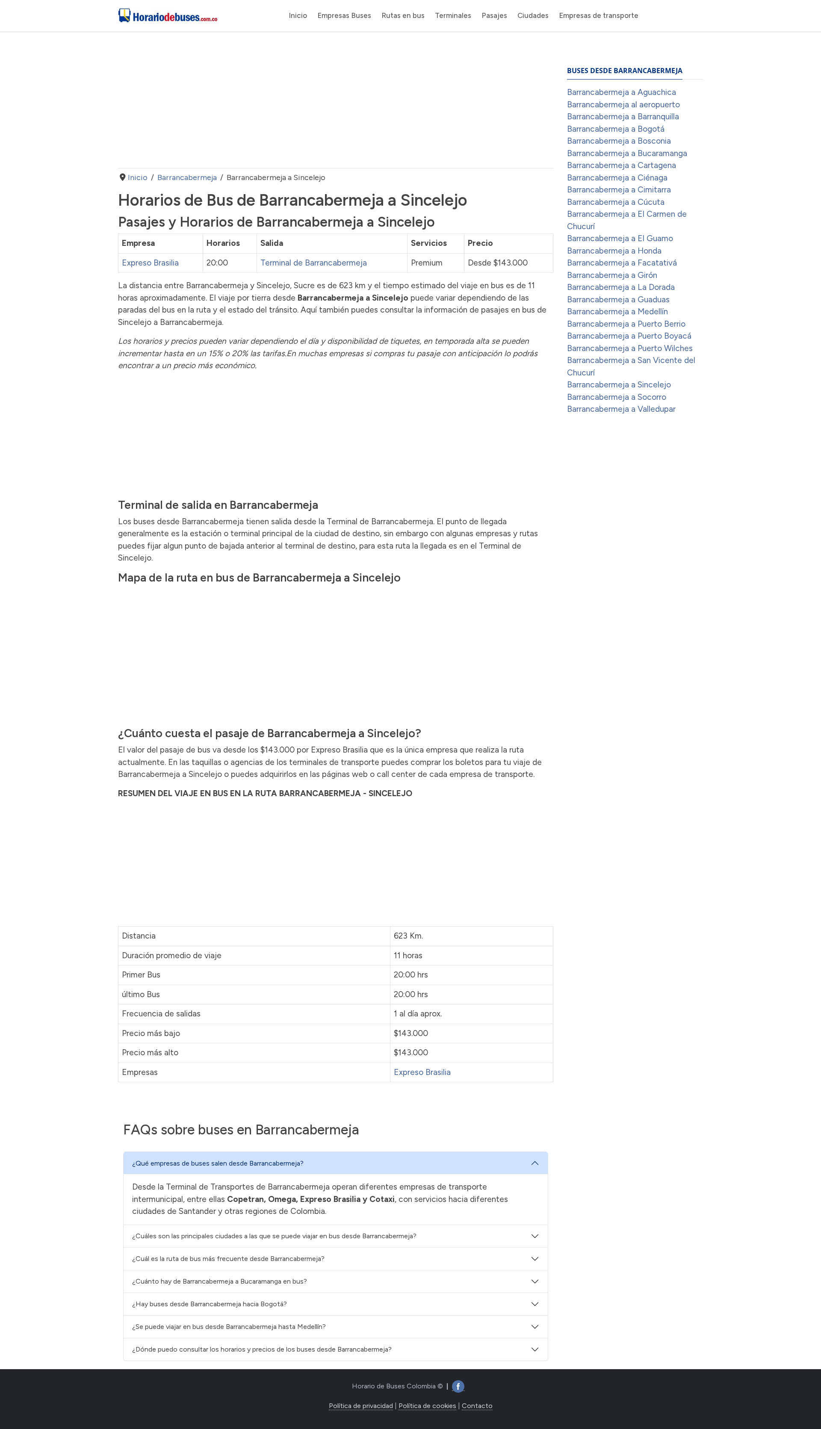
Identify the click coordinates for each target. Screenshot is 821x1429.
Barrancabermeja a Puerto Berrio (626, 324)
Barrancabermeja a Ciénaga (617, 178)
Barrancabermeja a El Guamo (620, 238)
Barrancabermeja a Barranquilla (623, 116)
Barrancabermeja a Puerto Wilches (630, 348)
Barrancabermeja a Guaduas (618, 299)
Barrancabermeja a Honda (614, 251)
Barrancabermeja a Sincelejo (619, 385)
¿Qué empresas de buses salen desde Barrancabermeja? (218, 1163)
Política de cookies (427, 1406)
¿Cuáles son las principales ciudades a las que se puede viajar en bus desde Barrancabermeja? (274, 1236)
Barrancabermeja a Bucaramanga (627, 153)
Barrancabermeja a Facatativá (622, 263)
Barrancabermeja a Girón (612, 275)
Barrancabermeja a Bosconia (619, 141)
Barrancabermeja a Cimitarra (619, 190)
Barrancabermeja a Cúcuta (615, 202)
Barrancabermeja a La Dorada (621, 287)
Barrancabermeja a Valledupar (621, 409)
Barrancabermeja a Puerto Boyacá (629, 336)
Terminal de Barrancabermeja (313, 263)
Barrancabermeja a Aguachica (621, 92)
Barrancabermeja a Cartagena (621, 165)
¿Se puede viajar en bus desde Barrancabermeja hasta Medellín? (229, 1327)
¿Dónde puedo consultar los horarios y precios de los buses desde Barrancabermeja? (262, 1349)
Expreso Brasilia (150, 263)
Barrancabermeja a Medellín (617, 311)
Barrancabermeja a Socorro (616, 397)
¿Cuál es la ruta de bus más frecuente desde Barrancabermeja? (228, 1259)
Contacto (477, 1406)
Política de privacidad (361, 1406)
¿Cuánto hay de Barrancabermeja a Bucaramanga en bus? (219, 1281)
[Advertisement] (335, 100)
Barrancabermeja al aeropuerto (623, 104)
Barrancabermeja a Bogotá (615, 129)
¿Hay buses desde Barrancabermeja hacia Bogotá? (209, 1304)
